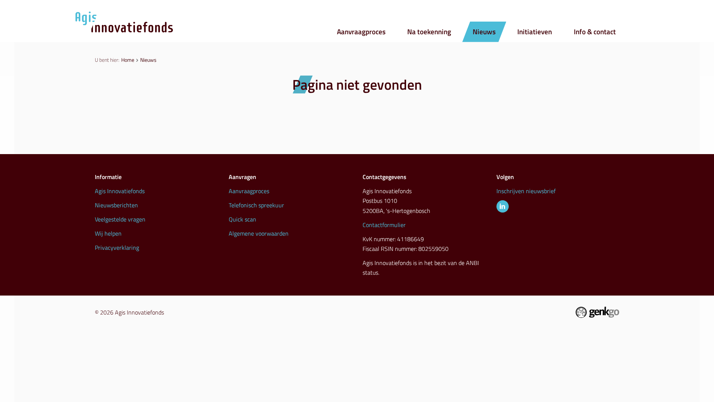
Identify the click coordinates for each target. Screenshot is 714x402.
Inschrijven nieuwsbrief (526, 190)
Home (127, 60)
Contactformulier (384, 224)
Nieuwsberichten (116, 205)
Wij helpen (108, 233)
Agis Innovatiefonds (120, 190)
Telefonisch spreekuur (256, 205)
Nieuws (484, 31)
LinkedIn (502, 206)
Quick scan (242, 219)
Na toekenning (429, 31)
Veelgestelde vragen (120, 219)
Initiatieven (534, 31)
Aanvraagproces (361, 31)
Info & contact (595, 31)
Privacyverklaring (117, 247)
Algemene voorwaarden (259, 233)
